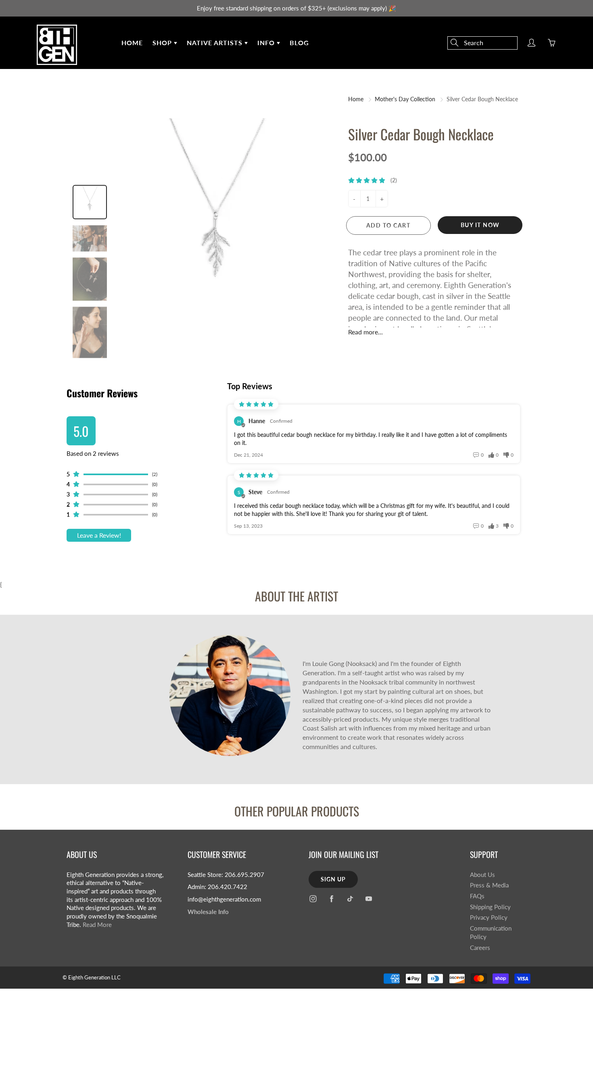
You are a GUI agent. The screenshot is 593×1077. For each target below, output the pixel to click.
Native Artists (215, 42)
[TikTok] (350, 899)
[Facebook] (331, 899)
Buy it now (480, 224)
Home (132, 42)
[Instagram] (313, 899)
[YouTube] (368, 899)
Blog (299, 42)
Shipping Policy (490, 907)
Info (267, 42)
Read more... (365, 332)
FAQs (477, 896)
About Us (482, 874)
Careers (480, 947)
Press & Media (489, 885)
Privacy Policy (488, 917)
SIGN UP (333, 879)
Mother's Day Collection (405, 99)
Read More (97, 924)
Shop (163, 42)
